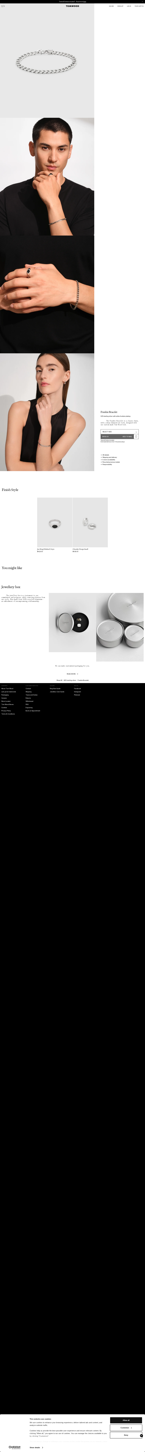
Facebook (77, 688)
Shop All (59, 680)
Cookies (4, 707)
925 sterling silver (70, 680)
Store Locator (6, 701)
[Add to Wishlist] (136, 436)
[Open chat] (141, 1435)
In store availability (109, 460)
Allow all (126, 1420)
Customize (125, 1428)
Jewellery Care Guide (57, 692)
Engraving (29, 707)
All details (106, 455)
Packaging (5, 695)
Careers (4, 698)
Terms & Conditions (8, 714)
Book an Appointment (33, 711)
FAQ (27, 704)
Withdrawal (29, 701)
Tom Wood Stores (7, 704)
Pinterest (77, 695)
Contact (28, 688)
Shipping (28, 692)
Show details (35, 1447)
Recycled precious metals (111, 462)
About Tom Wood (7, 688)
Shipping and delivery (110, 457)
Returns (28, 698)
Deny (126, 1435)
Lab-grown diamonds (8, 692)
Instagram (77, 692)
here (100, 1)
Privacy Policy (6, 711)
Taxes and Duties (31, 695)
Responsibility (107, 464)
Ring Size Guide (55, 688)
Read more (71, 674)
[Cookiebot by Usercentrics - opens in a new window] (15, 1447)
